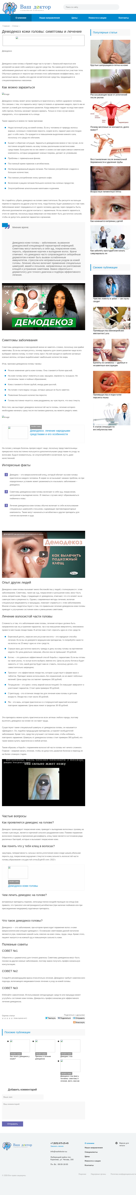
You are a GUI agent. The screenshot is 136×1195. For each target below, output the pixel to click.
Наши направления (49, 18)
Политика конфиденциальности (123, 1174)
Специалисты (91, 1152)
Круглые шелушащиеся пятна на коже (109, 65)
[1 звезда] (3, 1018)
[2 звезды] (5, 1018)
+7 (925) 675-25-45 (59, 1143)
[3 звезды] (8, 1018)
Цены (75, 18)
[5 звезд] (12, 1018)
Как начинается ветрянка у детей (106, 221)
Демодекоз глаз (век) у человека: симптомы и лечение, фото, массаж (69, 1078)
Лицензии (82, 1174)
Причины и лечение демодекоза (43, 1057)
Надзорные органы (98, 1174)
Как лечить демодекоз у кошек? (19, 1057)
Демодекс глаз (66, 1056)
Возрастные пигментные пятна (105, 192)
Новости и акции (97, 18)
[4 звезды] (10, 1018)
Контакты (124, 18)
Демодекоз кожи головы (23, 885)
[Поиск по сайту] (116, 7)
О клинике (21, 18)
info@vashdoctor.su (58, 1151)
